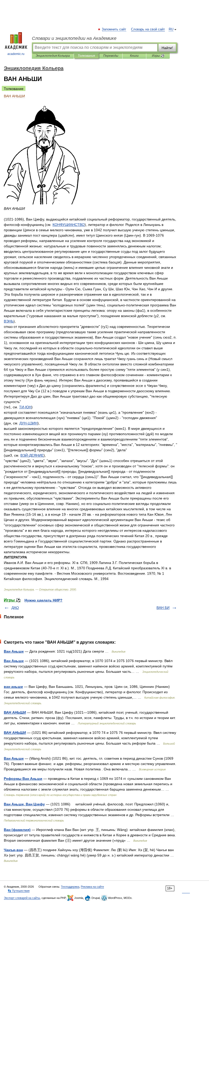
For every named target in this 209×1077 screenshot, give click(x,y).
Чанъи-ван (13, 850)
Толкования (86, 55)
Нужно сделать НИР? (43, 600)
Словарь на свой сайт (148, 29)
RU (171, 29)
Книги (134, 55)
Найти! (167, 48)
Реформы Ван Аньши (23, 779)
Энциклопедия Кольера (53, 55)
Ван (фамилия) (17, 830)
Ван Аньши (14, 651)
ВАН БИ (162, 608)
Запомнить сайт (114, 29)
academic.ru (15, 54)
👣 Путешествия (19, 890)
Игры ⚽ (158, 55)
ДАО (15, 608)
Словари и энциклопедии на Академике (74, 38)
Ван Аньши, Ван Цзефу (24, 804)
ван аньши (13, 687)
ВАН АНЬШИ (15, 712)
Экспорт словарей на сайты (22, 897)
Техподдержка (70, 886)
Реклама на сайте (92, 886)
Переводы (110, 55)
